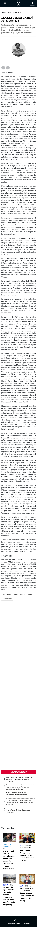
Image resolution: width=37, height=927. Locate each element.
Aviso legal (12, 920)
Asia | (5, 885)
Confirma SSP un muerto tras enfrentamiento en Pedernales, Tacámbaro (16, 795)
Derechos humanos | (7, 845)
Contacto (27, 923)
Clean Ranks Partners (14, 923)
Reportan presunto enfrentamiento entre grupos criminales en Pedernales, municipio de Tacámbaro (20, 787)
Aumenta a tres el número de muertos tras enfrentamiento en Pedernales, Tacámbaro (19, 810)
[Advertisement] (18, 682)
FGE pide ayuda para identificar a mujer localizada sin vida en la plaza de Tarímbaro (19, 779)
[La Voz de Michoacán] (18, 3)
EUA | (22, 845)
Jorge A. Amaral (6, 12)
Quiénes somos (23, 920)
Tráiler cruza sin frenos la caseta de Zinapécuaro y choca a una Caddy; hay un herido (19, 802)
